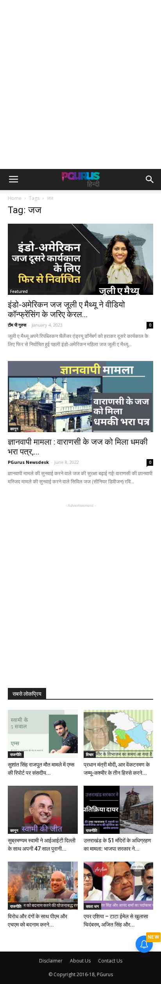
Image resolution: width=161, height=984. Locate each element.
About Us (80, 960)
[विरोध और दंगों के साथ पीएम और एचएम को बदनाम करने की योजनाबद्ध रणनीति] (43, 886)
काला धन (92, 906)
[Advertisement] (80, 84)
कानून (14, 428)
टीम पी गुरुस (17, 325)
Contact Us (110, 960)
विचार (89, 754)
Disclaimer (51, 960)
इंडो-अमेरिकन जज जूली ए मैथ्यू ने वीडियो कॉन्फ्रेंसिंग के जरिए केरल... (66, 309)
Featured (19, 291)
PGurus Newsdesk (28, 462)
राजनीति (15, 754)
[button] (150, 179)
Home (14, 198)
